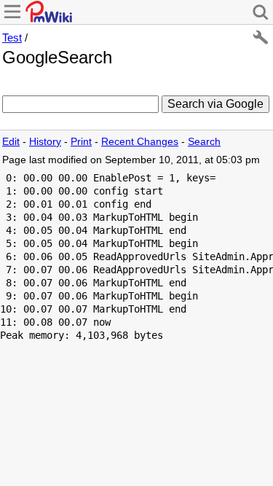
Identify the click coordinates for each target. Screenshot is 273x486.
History (45, 141)
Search (204, 141)
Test (12, 37)
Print (81, 141)
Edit (11, 141)
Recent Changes (139, 141)
